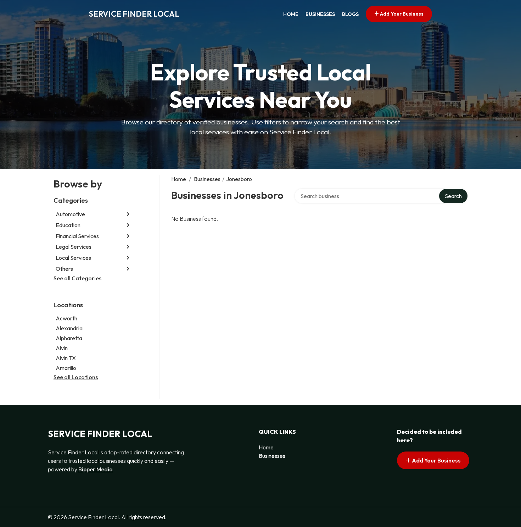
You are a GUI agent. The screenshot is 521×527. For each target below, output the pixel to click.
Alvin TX (66, 357)
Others (64, 268)
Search (453, 196)
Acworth (66, 318)
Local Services (73, 257)
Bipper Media (95, 469)
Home (290, 14)
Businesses (320, 14)
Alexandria (69, 328)
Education (68, 225)
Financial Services (77, 236)
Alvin (62, 348)
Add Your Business (401, 14)
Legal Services (73, 246)
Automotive (70, 214)
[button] (128, 214)
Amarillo (66, 367)
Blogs (350, 14)
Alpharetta (69, 338)
